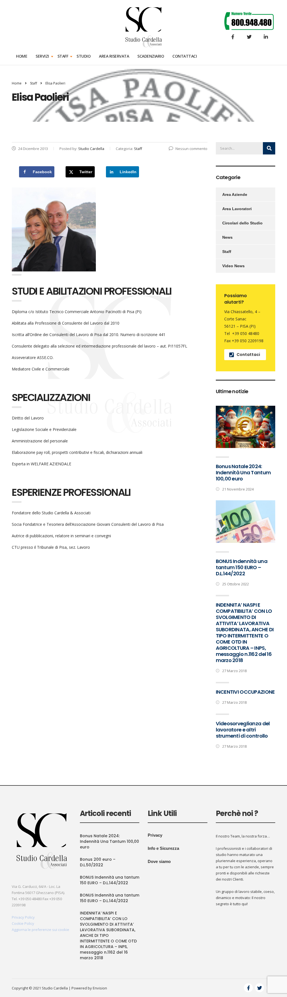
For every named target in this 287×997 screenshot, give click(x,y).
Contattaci (184, 56)
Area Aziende (234, 194)
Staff (62, 56)
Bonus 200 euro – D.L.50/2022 (97, 862)
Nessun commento (191, 148)
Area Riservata (114, 56)
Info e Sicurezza (163, 848)
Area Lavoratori (237, 209)
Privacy (155, 835)
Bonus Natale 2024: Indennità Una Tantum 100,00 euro (243, 472)
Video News (233, 266)
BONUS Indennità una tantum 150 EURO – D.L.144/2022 (241, 567)
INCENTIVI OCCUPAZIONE (245, 691)
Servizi (42, 56)
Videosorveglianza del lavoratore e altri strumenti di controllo (243, 729)
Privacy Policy (23, 917)
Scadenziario (150, 56)
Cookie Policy (23, 923)
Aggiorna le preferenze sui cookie (40, 929)
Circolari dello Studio (242, 223)
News (227, 237)
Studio (84, 56)
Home (21, 56)
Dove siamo (159, 861)
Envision (100, 988)
